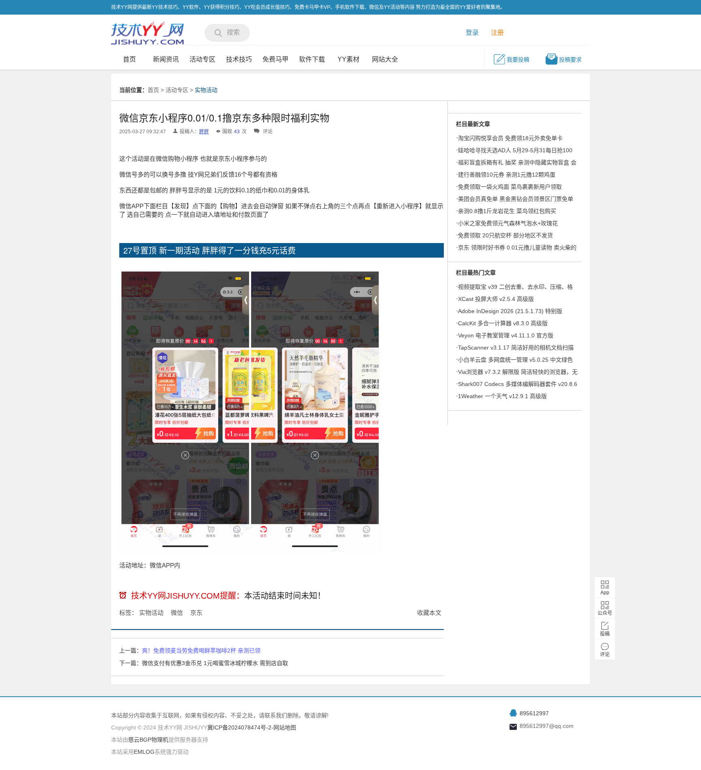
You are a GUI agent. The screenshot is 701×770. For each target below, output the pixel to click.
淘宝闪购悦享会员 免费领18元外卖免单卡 (510, 138)
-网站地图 (283, 727)
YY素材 (348, 59)
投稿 (605, 634)
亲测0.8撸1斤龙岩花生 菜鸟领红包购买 (507, 211)
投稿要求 (570, 59)
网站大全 (385, 59)
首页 (129, 59)
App (604, 592)
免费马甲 (275, 59)
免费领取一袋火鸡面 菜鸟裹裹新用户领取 (510, 186)
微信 (177, 612)
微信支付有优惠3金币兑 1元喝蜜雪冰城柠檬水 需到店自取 (215, 663)
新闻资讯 (166, 59)
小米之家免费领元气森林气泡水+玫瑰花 (508, 223)
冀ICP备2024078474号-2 (239, 727)
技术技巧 (239, 59)
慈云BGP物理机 (148, 739)
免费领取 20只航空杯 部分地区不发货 (505, 235)
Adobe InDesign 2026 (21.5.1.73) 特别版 (510, 311)
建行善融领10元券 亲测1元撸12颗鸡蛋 (506, 174)
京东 (196, 612)
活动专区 (202, 59)
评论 (605, 654)
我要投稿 (518, 59)
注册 (497, 32)
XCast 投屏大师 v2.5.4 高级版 (496, 299)
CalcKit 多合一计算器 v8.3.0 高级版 (503, 323)
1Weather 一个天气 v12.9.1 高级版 (502, 396)
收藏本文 (429, 612)
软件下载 (312, 59)
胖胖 (204, 131)
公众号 (605, 613)
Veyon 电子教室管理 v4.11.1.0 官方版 (505, 335)
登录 (472, 32)
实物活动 (206, 90)
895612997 (534, 713)
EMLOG (144, 752)
